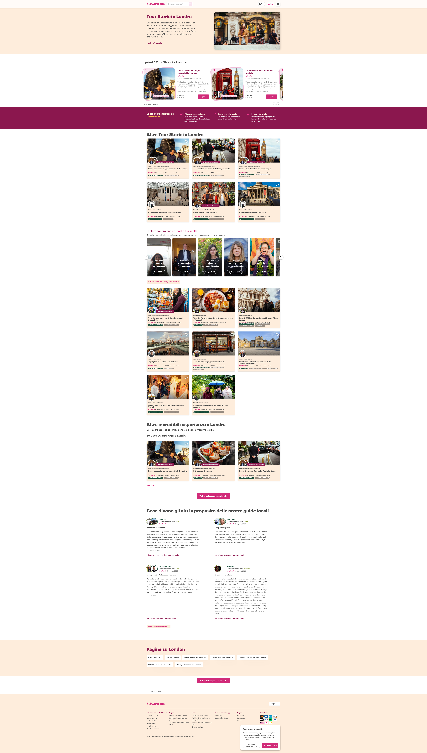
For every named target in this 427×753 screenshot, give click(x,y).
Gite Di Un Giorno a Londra (160, 665)
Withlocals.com (156, 736)
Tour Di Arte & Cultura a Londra (252, 658)
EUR (260, 4)
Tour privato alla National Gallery (253, 212)
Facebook (240, 715)
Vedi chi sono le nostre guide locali (162, 282)
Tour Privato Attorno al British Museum (164, 212)
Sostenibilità (151, 721)
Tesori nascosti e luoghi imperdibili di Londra (167, 169)
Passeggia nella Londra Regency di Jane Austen (210, 406)
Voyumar (247, 569)
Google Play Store (221, 718)
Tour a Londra (173, 658)
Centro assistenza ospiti (178, 715)
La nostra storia (152, 715)
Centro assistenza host (200, 715)
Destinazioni (151, 723)
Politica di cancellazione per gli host (201, 719)
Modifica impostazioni (251, 745)
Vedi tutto (151, 485)
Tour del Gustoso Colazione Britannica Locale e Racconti (213, 319)
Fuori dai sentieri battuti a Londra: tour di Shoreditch (165, 319)
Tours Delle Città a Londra (195, 658)
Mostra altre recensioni (157, 626)
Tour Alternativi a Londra (222, 658)
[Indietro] (274, 104)
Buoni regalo (151, 726)
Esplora (203, 97)
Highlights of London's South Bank (162, 362)
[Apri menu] (278, 4)
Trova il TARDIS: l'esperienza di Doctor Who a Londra (258, 319)
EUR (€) (272, 704)
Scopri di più (158, 272)
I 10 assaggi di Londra (202, 471)
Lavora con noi (152, 718)
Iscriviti (270, 4)
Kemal (246, 521)
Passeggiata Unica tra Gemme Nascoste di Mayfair (166, 406)
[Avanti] (278, 104)
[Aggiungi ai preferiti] (186, 141)
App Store (218, 715)
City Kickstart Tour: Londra (205, 212)
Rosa (177, 521)
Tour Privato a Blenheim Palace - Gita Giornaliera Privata (255, 362)
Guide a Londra (154, 658)
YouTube (240, 721)
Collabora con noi (153, 729)
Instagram (241, 718)
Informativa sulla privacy (170, 736)
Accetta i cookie (270, 745)
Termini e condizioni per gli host (202, 723)
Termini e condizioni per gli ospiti (179, 723)
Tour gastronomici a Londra (189, 665)
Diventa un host (197, 727)
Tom (177, 569)
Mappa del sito (189, 736)
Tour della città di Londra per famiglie (255, 169)
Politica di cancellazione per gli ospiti (178, 719)
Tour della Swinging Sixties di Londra (209, 362)
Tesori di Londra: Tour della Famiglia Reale (211, 169)
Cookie (181, 736)
